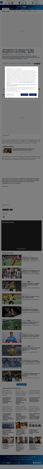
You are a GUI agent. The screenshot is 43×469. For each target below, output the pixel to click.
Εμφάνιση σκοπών (10, 94)
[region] (21, 82)
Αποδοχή (32, 94)
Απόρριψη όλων (24, 94)
